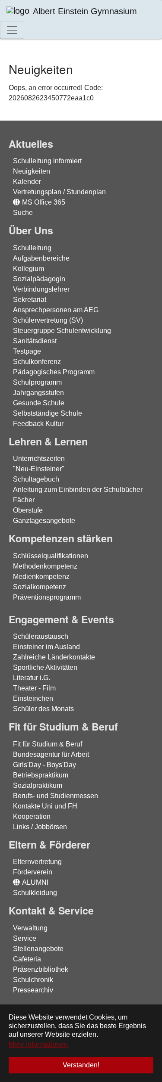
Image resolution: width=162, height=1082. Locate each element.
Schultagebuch (36, 479)
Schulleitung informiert (47, 161)
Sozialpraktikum (37, 785)
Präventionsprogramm (47, 597)
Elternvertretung (37, 861)
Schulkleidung (35, 892)
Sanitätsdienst (35, 341)
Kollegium (28, 268)
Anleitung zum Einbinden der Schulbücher (78, 489)
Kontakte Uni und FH (45, 806)
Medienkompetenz (41, 576)
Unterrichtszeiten (39, 458)
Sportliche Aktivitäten (45, 667)
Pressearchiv (33, 990)
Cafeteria (27, 959)
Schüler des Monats (43, 708)
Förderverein (32, 872)
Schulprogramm (37, 382)
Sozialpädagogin (39, 279)
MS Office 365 (43, 202)
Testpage (27, 351)
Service (24, 938)
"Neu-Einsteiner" (38, 469)
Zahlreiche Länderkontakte (54, 657)
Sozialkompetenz (39, 587)
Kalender (27, 181)
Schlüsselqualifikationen (50, 556)
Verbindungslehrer (41, 289)
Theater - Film (34, 688)
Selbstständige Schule (47, 413)
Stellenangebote (38, 948)
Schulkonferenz (37, 361)
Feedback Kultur (38, 423)
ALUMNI (35, 882)
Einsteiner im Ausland (46, 646)
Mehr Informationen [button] (38, 1044)
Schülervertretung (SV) (48, 320)
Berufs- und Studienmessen (55, 795)
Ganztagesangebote (44, 520)
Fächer (24, 500)
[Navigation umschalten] (12, 30)
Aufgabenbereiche (41, 258)
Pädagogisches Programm (54, 372)
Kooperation (32, 816)
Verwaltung (30, 928)
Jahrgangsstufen (38, 392)
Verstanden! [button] (81, 1065)
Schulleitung (32, 248)
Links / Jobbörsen (40, 826)
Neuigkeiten (31, 171)
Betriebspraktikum (40, 775)
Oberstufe (28, 510)
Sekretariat (29, 299)
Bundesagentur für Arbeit (51, 754)
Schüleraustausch (40, 636)
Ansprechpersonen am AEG (55, 310)
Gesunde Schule (38, 403)
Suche (23, 212)
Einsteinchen (33, 698)
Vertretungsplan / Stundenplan (59, 192)
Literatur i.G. (31, 677)
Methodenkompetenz (45, 566)
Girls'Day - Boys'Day (44, 764)
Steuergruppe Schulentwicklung (62, 330)
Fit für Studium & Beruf (47, 744)
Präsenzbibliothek (40, 969)
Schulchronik (33, 979)
